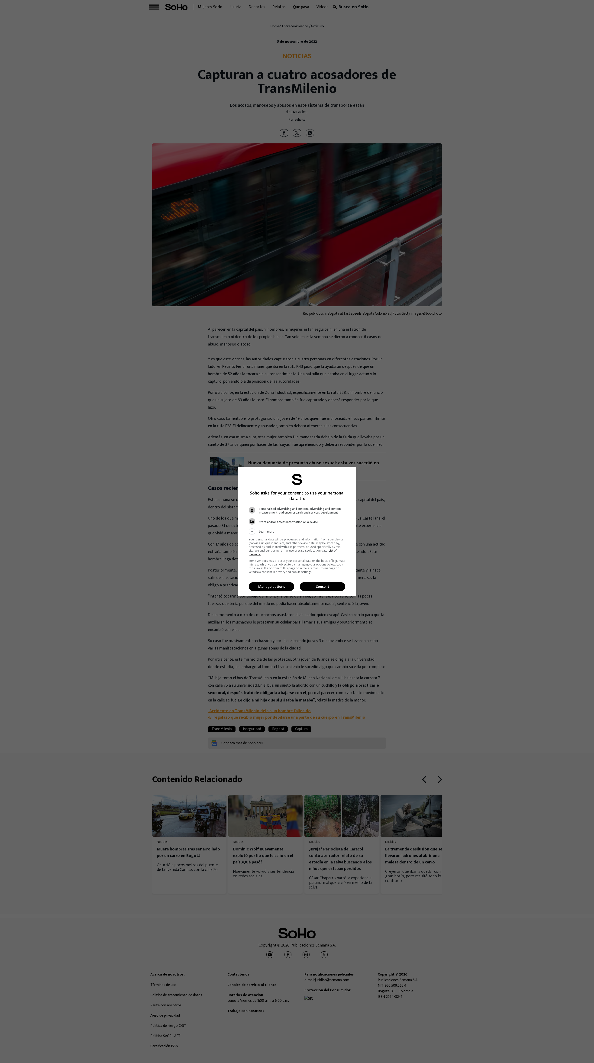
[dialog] (297, 531)
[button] (297, 531)
